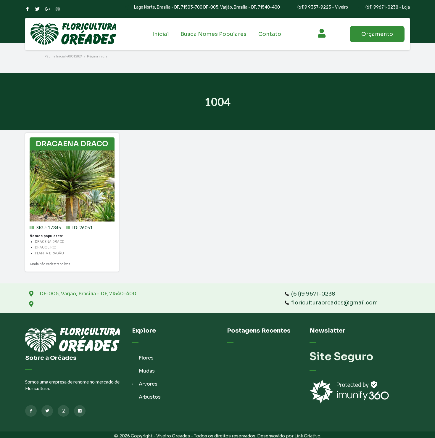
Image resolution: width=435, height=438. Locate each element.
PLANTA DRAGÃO (49, 253)
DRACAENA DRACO (72, 143)
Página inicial (97, 56)
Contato (269, 34)
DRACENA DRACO (50, 242)
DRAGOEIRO (45, 247)
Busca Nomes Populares (213, 34)
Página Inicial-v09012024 (63, 56)
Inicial (160, 34)
